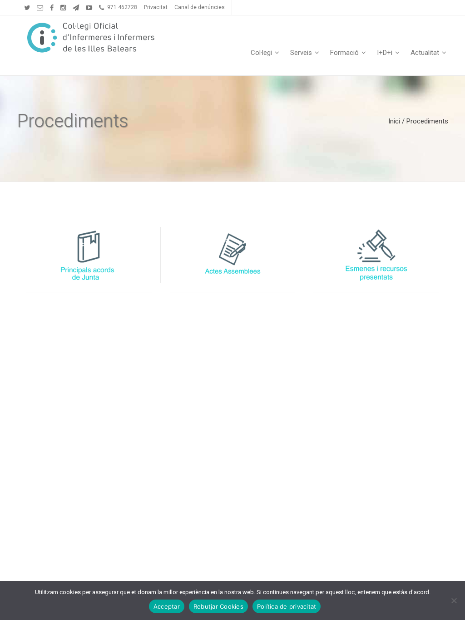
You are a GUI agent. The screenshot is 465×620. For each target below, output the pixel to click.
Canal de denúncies (199, 7)
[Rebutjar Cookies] (453, 600)
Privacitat (156, 7)
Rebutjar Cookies (218, 606)
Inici (394, 121)
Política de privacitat (287, 606)
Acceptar (166, 606)
